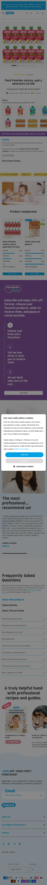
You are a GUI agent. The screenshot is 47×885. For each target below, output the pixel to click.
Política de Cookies (21, 449)
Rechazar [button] (24, 461)
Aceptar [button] (24, 455)
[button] (23, 466)
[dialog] (23, 442)
